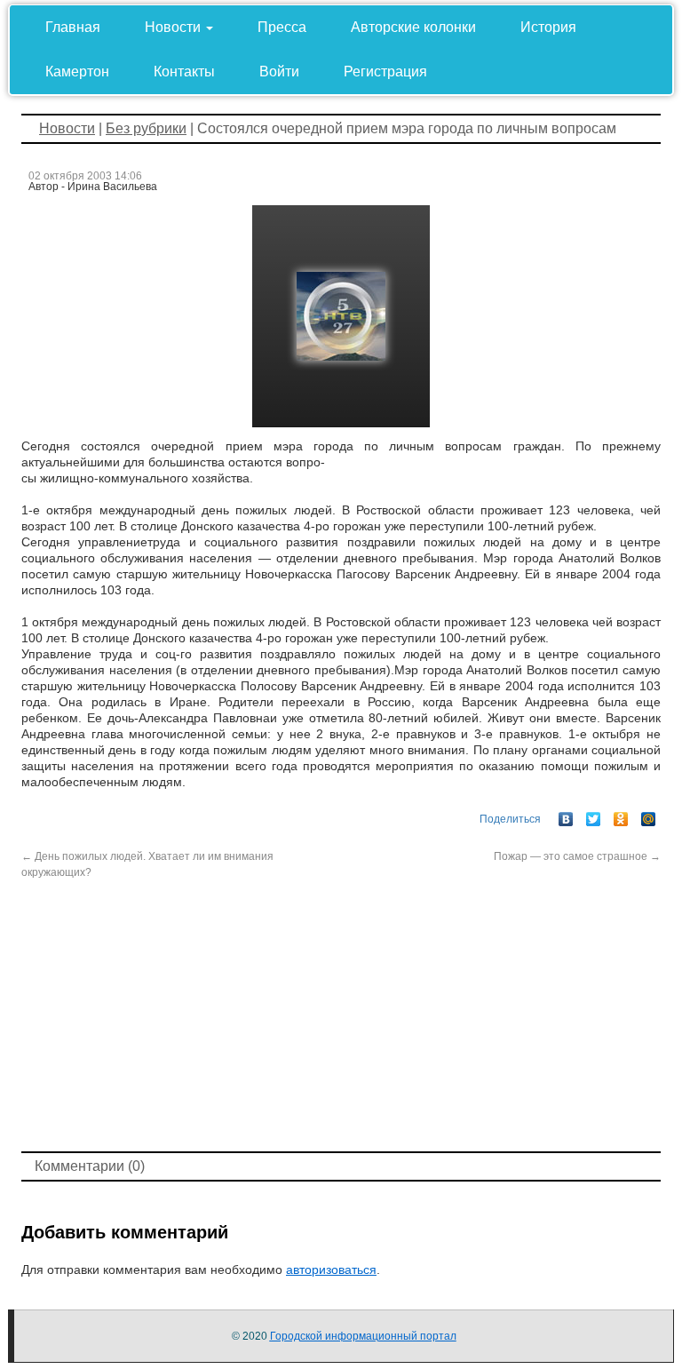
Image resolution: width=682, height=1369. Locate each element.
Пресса (282, 27)
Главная (72, 27)
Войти (279, 71)
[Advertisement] (341, 1013)
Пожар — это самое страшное (577, 856)
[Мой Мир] (648, 815)
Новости (174, 27)
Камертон (77, 71)
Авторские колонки (413, 27)
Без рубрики (146, 128)
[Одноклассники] (621, 815)
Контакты (184, 71)
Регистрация (385, 71)
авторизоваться (331, 1269)
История (548, 27)
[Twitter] (593, 815)
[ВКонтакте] (566, 815)
